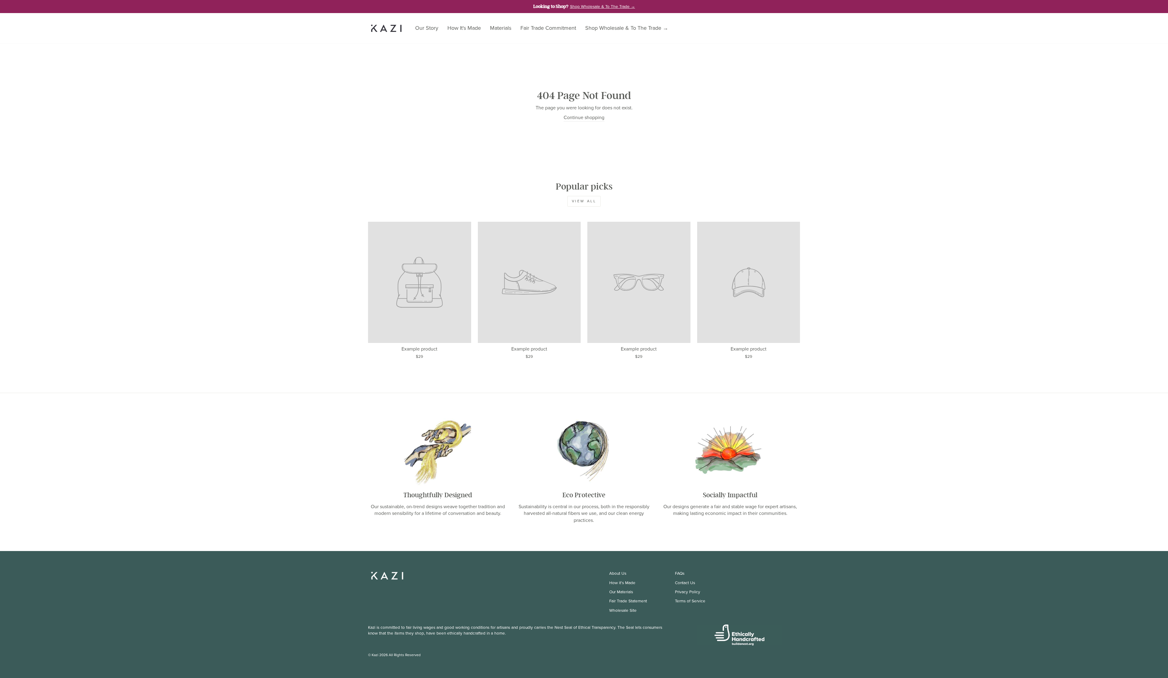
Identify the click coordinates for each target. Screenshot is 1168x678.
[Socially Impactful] (730, 450)
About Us (617, 573)
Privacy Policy (687, 592)
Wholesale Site (623, 610)
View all (584, 201)
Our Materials (621, 592)
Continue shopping (584, 117)
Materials (500, 28)
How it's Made (622, 583)
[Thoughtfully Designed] (438, 450)
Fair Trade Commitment (548, 28)
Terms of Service (690, 601)
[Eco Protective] (584, 450)
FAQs (679, 573)
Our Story (426, 28)
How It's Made (464, 28)
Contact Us (685, 583)
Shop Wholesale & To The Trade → (626, 28)
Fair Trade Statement (628, 601)
